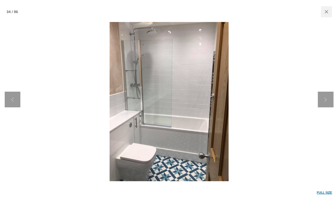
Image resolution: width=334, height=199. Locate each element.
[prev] (12, 99)
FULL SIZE (324, 193)
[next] (325, 99)
